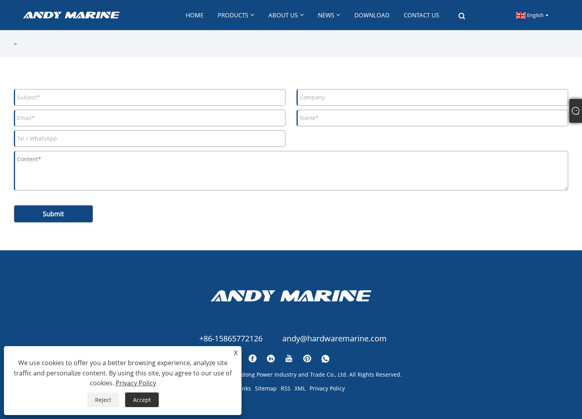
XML (300, 388)
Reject (103, 400)
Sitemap (266, 388)
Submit (53, 214)
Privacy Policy (327, 388)
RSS (286, 388)
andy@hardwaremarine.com (334, 338)
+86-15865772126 (230, 338)
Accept (142, 400)
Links (244, 388)
